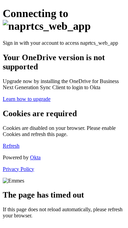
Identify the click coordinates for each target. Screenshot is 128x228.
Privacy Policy (18, 169)
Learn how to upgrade (27, 99)
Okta (35, 157)
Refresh (11, 146)
